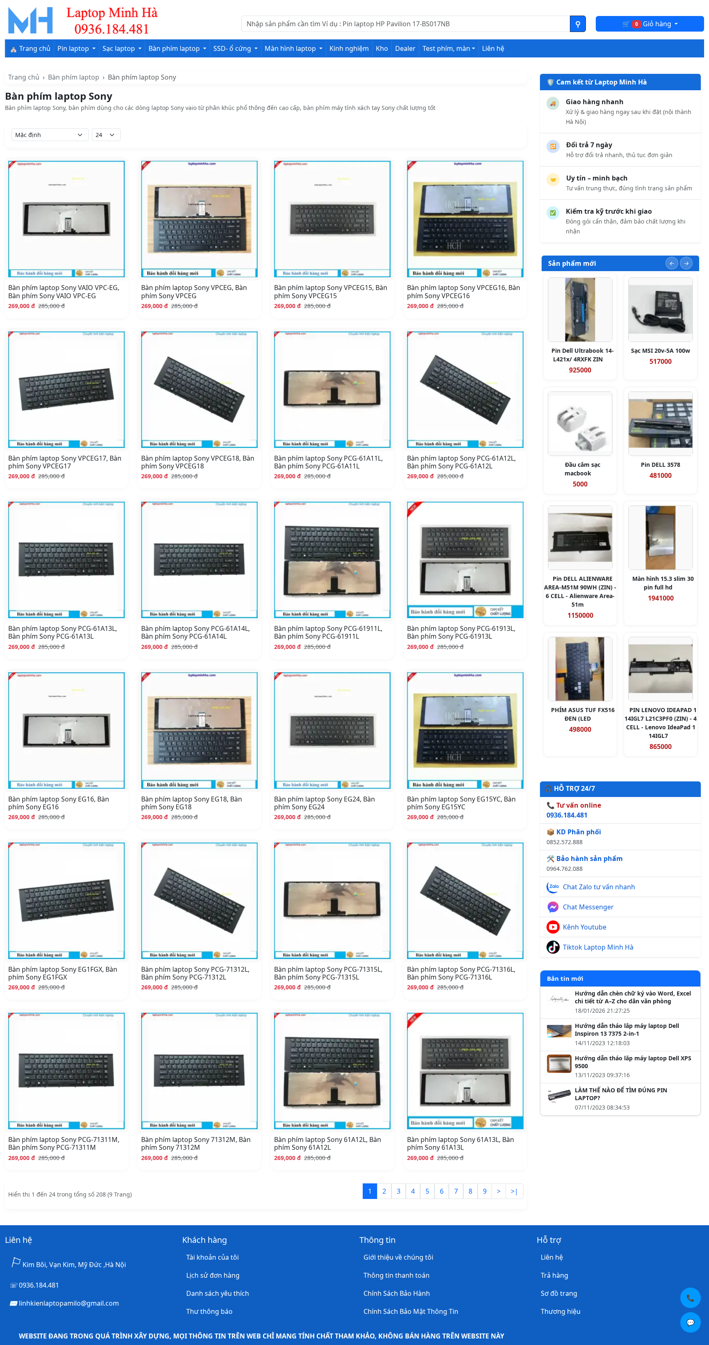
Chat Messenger (588, 906)
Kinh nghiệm (349, 48)
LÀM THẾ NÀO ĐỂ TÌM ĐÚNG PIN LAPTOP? (621, 1094)
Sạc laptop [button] (120, 48)
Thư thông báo (209, 1311)
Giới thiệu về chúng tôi (398, 1257)
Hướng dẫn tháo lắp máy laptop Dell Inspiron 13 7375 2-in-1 (627, 1029)
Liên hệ (493, 48)
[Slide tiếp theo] (686, 263)
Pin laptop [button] (74, 48)
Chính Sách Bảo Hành (397, 1293)
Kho (382, 48)
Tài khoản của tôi (212, 1257)
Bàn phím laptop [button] (175, 48)
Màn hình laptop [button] (291, 48)
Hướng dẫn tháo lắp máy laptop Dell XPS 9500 (633, 1062)
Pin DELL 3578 (660, 464)
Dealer (405, 48)
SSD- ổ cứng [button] (233, 48)
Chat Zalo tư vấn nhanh (599, 886)
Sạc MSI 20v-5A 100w (660, 350)
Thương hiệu (561, 1311)
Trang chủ (23, 77)
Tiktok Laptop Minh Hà (598, 947)
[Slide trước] (672, 263)
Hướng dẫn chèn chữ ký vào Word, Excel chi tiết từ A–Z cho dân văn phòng (633, 997)
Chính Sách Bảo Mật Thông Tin (411, 1311)
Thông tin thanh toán (397, 1275)
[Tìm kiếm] (578, 24)
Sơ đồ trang (559, 1293)
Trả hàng (554, 1275)
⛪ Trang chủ (29, 48)
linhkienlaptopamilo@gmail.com (69, 1303)
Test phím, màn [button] (446, 48)
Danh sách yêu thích (217, 1293)
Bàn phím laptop (73, 77)
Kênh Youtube (584, 927)
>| (514, 1191)
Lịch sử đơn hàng (213, 1275)
